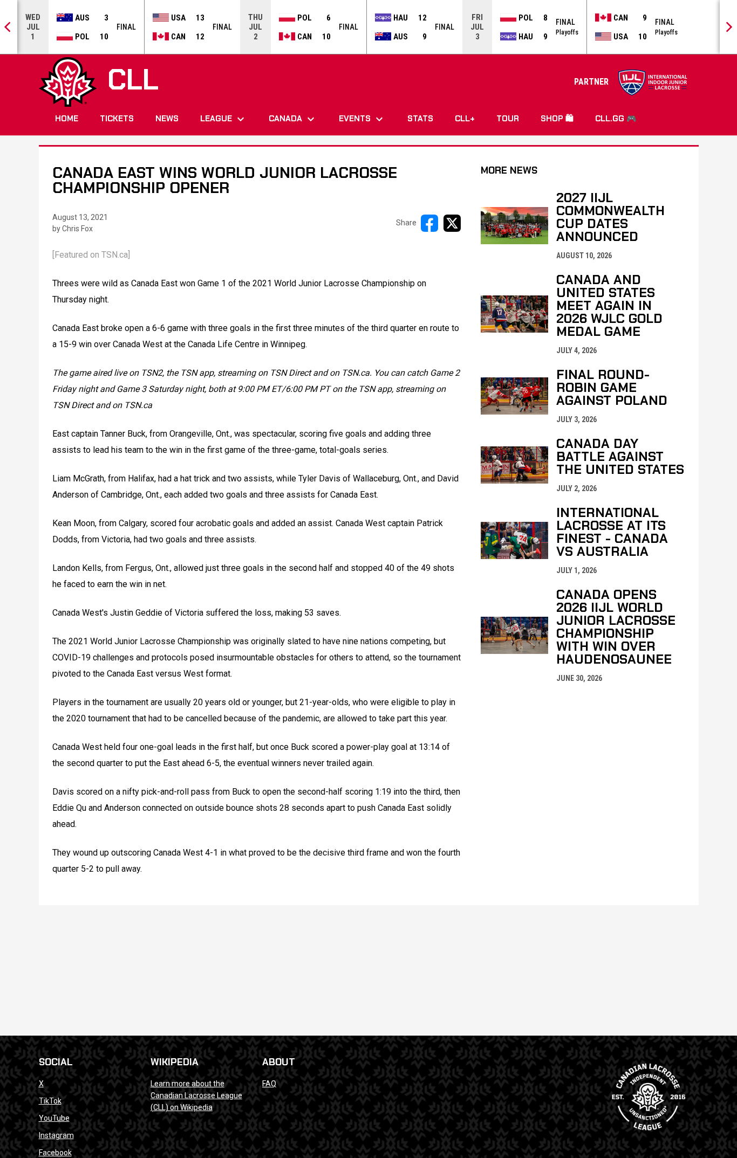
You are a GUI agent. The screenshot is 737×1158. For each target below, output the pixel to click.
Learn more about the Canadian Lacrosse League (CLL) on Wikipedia (196, 1095)
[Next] (728, 27)
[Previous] (8, 27)
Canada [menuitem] (293, 119)
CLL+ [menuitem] (465, 118)
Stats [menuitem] (420, 118)
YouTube (54, 1118)
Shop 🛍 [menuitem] (557, 118)
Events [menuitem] (362, 119)
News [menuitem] (167, 118)
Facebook (55, 1152)
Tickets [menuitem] (117, 118)
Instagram (56, 1135)
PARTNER (631, 82)
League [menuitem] (223, 119)
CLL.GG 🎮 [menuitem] (616, 118)
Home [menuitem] (66, 118)
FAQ (269, 1083)
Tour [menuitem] (507, 118)
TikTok (50, 1101)
